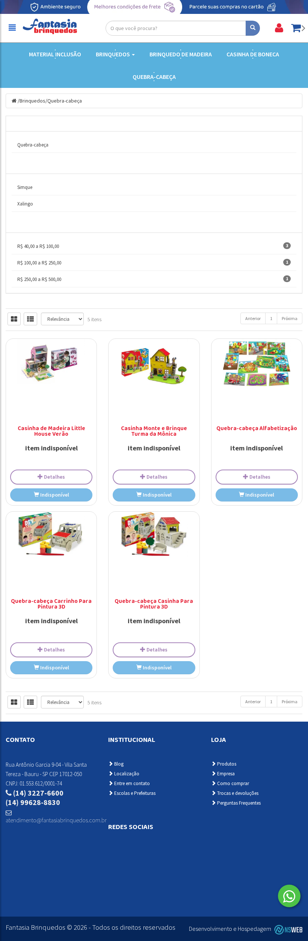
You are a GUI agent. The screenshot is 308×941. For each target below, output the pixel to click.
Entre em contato (131, 783)
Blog (118, 764)
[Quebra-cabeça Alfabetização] (256, 363)
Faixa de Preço (32, 224)
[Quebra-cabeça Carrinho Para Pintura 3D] (51, 537)
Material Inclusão (55, 54)
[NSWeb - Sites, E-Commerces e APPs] (287, 929)
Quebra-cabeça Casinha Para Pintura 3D (154, 604)
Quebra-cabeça (154, 76)
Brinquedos (113, 54)
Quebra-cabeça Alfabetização (256, 429)
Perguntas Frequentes (238, 803)
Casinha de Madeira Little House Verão (51, 431)
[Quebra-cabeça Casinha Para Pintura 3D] (154, 536)
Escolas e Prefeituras (134, 793)
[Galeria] (14, 319)
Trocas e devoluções (237, 793)
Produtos (226, 764)
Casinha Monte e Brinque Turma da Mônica (154, 431)
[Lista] (30, 319)
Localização (126, 773)
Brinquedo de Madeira (180, 54)
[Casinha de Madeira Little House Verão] (51, 361)
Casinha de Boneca (252, 54)
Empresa (225, 773)
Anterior (253, 318)
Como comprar (232, 783)
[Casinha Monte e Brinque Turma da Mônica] (154, 366)
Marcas (23, 165)
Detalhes (54, 476)
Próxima (289, 318)
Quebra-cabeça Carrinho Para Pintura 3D (51, 604)
